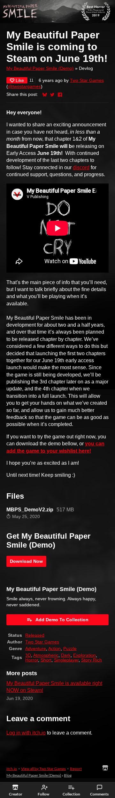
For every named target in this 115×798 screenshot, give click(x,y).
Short (46, 660)
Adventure (35, 648)
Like (20, 80)
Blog (68, 775)
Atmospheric (45, 655)
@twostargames (24, 86)
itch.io (11, 768)
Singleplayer (66, 660)
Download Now (26, 561)
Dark (66, 655)
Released (34, 635)
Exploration (84, 655)
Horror (31, 660)
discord (81, 167)
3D (28, 655)
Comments (99, 794)
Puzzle (70, 648)
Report (76, 768)
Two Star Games (87, 80)
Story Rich (91, 660)
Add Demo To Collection (61, 619)
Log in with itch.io (26, 732)
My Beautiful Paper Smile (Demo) (40, 68)
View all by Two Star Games (43, 768)
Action (54, 648)
